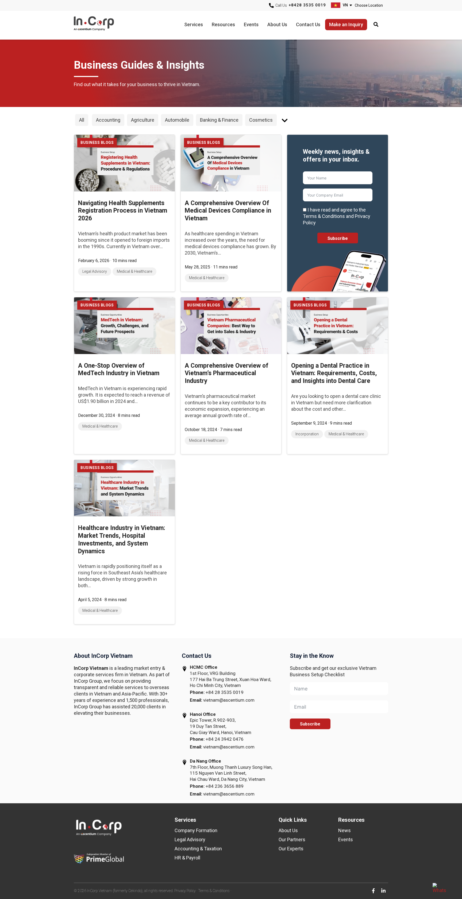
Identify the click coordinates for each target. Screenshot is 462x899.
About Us (288, 830)
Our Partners (292, 839)
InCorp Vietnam (100, 25)
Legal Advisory (94, 271)
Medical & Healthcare (134, 271)
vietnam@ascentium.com (229, 700)
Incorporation (307, 434)
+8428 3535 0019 (307, 5)
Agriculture (142, 120)
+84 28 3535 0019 (225, 692)
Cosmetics (261, 120)
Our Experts (291, 848)
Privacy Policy (185, 891)
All (81, 120)
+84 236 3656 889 (225, 786)
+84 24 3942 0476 (225, 739)
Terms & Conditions (214, 891)
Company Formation (196, 830)
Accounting (108, 120)
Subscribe (338, 238)
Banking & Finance (219, 120)
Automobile (177, 120)
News (344, 830)
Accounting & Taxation (198, 848)
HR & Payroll (187, 857)
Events (345, 839)
